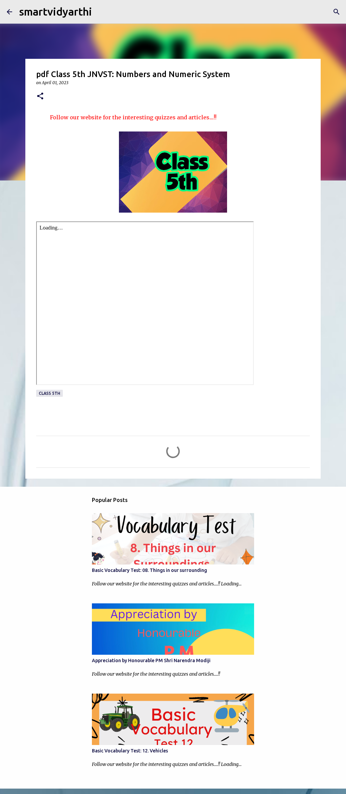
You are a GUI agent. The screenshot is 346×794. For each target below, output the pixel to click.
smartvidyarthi (55, 11)
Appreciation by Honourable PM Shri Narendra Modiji (151, 660)
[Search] (336, 12)
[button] (40, 96)
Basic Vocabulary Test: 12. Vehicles (130, 750)
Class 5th (49, 393)
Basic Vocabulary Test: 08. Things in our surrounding (149, 570)
